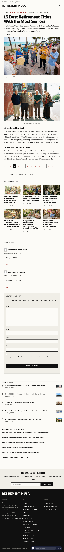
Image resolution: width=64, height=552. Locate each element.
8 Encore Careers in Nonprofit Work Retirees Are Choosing (11, 199)
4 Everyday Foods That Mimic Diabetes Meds (18, 447)
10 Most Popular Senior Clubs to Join (15, 457)
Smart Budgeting (50, 509)
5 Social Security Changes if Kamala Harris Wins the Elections (27, 411)
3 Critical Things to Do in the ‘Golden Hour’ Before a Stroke (23, 437)
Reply (6, 264)
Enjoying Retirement (18, 13)
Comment (9, 306)
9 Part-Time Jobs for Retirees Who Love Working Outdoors (31, 199)
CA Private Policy (29, 542)
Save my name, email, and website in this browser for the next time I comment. (30, 357)
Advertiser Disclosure (30, 509)
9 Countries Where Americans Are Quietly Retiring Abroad (50, 223)
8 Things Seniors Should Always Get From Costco (23, 419)
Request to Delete (29, 539)
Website (8, 346)
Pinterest (31, 174)
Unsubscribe (27, 518)
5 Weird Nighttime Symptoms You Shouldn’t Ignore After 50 (23, 442)
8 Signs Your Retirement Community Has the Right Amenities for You (30, 224)
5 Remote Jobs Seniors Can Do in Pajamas (20, 402)
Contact (25, 503)
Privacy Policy (28, 521)
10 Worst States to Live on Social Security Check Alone (25, 385)
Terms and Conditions (30, 524)
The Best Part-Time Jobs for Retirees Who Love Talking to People (25, 433)
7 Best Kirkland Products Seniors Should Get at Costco (25, 394)
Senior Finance (49, 503)
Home (6, 13)
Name (8, 329)
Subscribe (47, 484)
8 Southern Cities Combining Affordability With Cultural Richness (12, 223)
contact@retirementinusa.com (12, 518)
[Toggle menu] (56, 6)
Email (12, 174)
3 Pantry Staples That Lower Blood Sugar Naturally (20, 452)
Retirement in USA (16, 493)
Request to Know (29, 536)
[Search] (60, 6)
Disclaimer (27, 527)
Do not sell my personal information (31, 531)
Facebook (19, 174)
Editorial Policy (28, 506)
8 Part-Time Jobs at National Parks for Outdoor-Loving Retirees (50, 199)
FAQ (24, 512)
